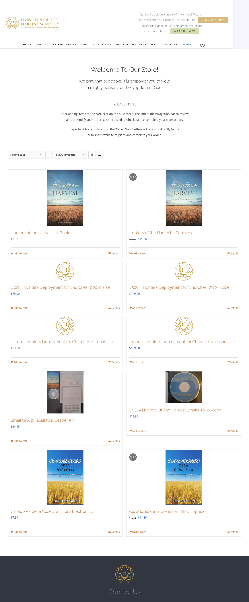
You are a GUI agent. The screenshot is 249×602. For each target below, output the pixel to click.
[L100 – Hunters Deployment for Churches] (65, 271)
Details (115, 253)
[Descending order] (48, 154)
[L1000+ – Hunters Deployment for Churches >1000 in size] (184, 326)
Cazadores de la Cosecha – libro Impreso (167, 511)
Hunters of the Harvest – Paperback (162, 232)
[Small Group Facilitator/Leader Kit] (65, 392)
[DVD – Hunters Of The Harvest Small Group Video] (184, 387)
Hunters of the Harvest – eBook (40, 232)
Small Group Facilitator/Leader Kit (42, 420)
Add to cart (20, 253)
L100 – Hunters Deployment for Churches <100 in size (60, 287)
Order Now (139, 253)
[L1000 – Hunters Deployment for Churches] (65, 326)
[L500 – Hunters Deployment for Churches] (184, 271)
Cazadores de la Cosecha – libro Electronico (52, 511)
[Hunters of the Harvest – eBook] (65, 198)
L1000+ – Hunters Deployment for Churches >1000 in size (182, 341)
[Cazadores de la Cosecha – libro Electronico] (65, 477)
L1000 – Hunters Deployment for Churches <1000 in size (63, 341)
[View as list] (99, 154)
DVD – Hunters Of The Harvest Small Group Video (175, 410)
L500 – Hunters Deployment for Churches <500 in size (179, 287)
